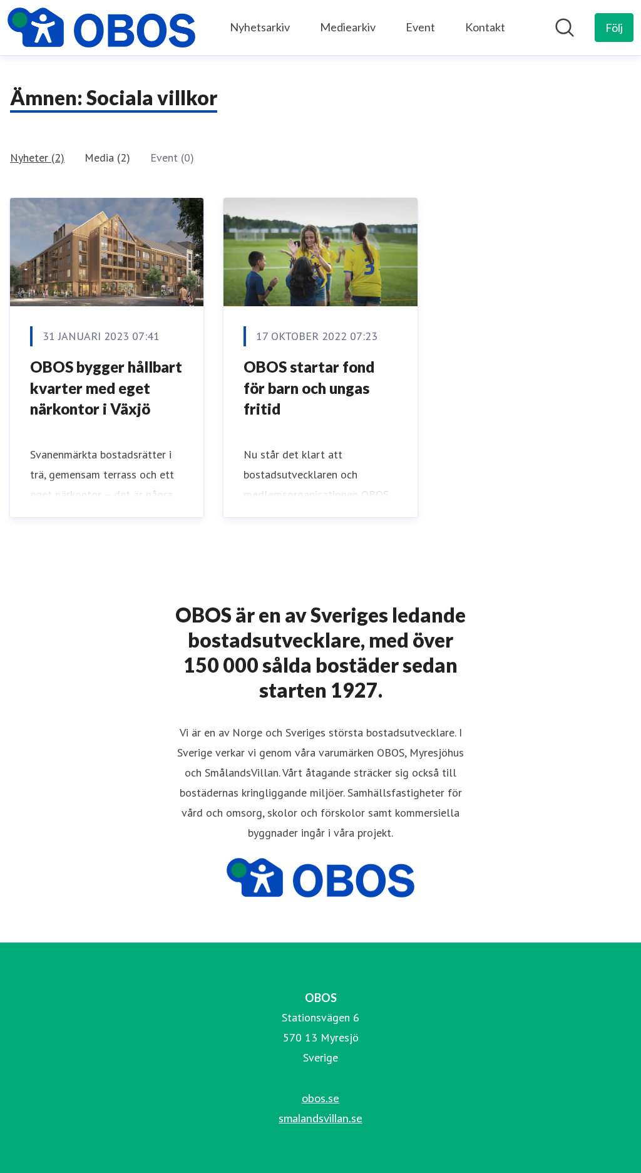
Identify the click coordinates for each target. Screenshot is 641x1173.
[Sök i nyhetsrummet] (565, 28)
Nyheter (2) (37, 157)
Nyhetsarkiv (260, 27)
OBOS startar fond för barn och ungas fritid (309, 388)
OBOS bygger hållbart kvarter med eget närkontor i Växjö (106, 388)
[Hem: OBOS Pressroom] (101, 28)
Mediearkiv (348, 27)
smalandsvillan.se (320, 1118)
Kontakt (485, 27)
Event (420, 27)
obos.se (320, 1098)
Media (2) (107, 157)
